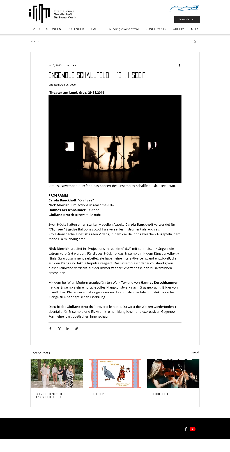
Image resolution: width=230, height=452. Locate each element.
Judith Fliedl (160, 394)
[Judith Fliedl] (173, 373)
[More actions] (179, 65)
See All (195, 352)
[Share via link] (76, 328)
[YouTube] (193, 429)
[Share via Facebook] (50, 328)
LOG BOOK (98, 394)
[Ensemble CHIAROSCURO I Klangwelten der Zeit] (57, 373)
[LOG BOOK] (115, 373)
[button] (195, 41)
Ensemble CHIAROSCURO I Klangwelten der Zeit (50, 395)
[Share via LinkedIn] (68, 328)
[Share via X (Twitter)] (59, 328)
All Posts (35, 41)
